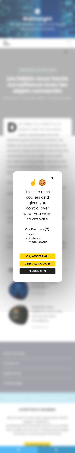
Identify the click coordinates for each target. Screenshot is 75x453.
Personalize (37, 271)
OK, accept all (37, 256)
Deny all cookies (37, 264)
